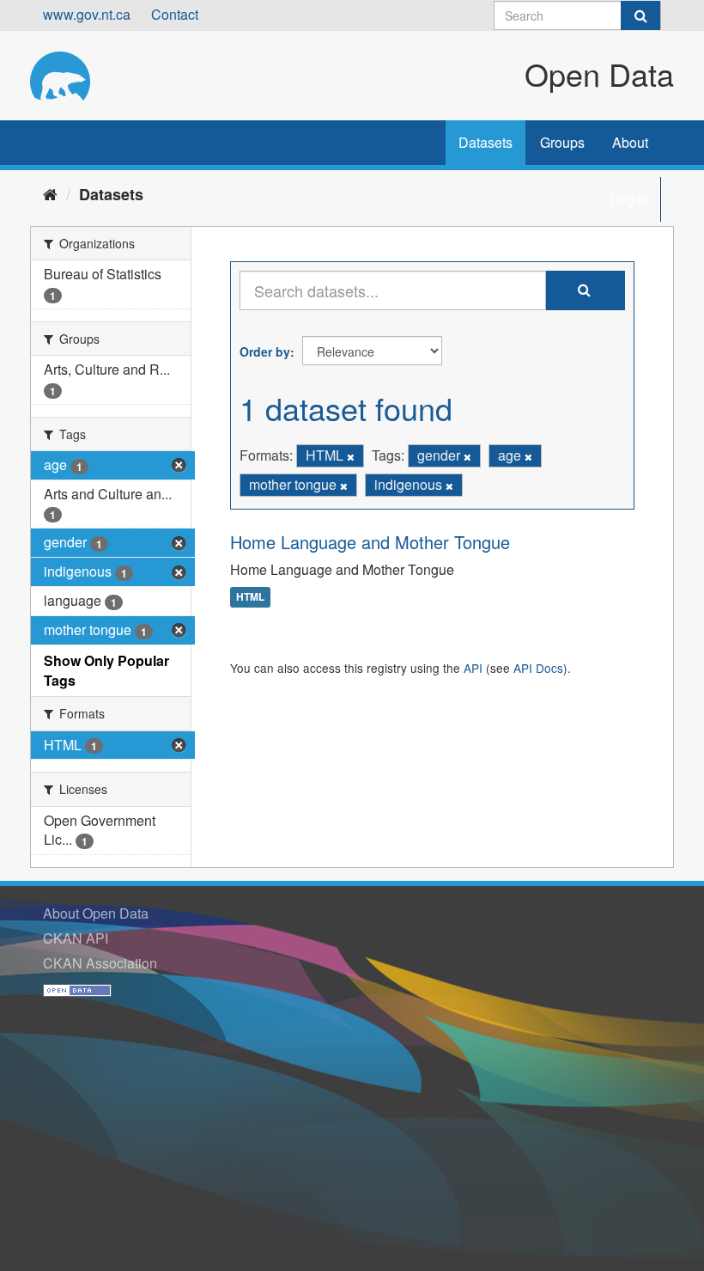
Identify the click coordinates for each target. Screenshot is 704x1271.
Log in (629, 199)
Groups (562, 142)
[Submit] (640, 15)
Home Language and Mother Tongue (370, 541)
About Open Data (96, 913)
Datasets (485, 142)
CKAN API (75, 938)
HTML (250, 597)
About (630, 142)
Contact (174, 14)
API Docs (538, 667)
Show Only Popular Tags (106, 670)
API (473, 667)
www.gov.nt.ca (86, 14)
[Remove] (351, 456)
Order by (265, 351)
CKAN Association (100, 963)
